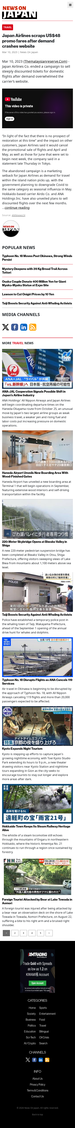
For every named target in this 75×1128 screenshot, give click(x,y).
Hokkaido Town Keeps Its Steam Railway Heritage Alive (36, 828)
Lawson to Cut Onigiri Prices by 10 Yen (28, 294)
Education (30, 1031)
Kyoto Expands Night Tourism (22, 749)
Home (32, 1007)
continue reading (17, 208)
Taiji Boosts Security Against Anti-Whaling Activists (37, 303)
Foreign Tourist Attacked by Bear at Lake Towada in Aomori (37, 901)
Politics (32, 1025)
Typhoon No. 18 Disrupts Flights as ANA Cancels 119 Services (37, 681)
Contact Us (37, 1096)
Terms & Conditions (37, 1090)
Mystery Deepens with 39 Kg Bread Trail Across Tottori (35, 270)
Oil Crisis (44, 1037)
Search (43, 1043)
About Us (37, 1078)
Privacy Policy (37, 1084)
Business (31, 1019)
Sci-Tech (31, 1037)
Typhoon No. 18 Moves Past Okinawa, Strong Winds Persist (37, 258)
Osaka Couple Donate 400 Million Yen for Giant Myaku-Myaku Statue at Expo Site (34, 283)
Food (42, 1019)
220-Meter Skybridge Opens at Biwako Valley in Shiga (34, 543)
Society (31, 1013)
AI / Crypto (30, 1043)
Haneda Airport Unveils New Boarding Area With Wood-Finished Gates (35, 474)
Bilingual (44, 1031)
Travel (42, 1025)
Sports (43, 1007)
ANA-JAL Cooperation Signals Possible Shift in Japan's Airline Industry (34, 393)
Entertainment (47, 1013)
